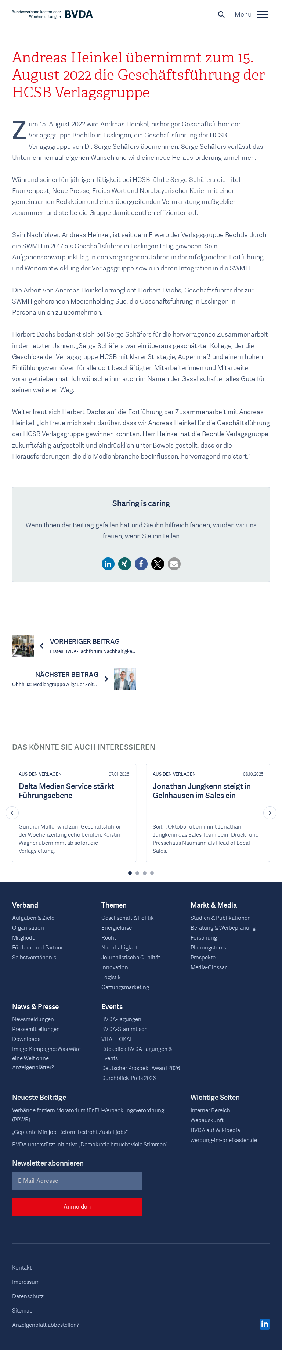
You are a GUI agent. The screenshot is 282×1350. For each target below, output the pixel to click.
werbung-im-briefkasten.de (224, 1140)
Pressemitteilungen (36, 1029)
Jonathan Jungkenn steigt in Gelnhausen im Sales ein (202, 791)
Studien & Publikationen (221, 918)
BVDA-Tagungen (121, 1019)
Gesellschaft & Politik (127, 918)
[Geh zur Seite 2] (137, 873)
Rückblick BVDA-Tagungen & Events (136, 1053)
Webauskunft (207, 1120)
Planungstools (208, 947)
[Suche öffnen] (221, 14)
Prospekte (203, 957)
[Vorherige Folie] (12, 812)
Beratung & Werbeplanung (223, 927)
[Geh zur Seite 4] (152, 873)
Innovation (114, 967)
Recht (108, 937)
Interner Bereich (210, 1110)
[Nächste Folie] (269, 812)
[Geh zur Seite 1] (130, 873)
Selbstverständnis (34, 957)
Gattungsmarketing (125, 987)
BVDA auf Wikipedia (215, 1130)
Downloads (26, 1039)
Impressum (26, 1282)
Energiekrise (116, 927)
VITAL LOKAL (117, 1039)
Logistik (111, 977)
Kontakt (22, 1267)
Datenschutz (28, 1296)
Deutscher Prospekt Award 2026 (140, 1068)
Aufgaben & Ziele (33, 918)
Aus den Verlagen (40, 774)
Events (112, 1007)
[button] (108, 563)
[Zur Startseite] (52, 14)
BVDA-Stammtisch (124, 1029)
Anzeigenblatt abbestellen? (45, 1325)
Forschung (204, 937)
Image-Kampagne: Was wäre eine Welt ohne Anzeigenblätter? (46, 1058)
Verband (25, 905)
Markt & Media (214, 905)
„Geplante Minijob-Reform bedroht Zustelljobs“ (70, 1132)
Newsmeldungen (33, 1019)
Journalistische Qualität (130, 957)
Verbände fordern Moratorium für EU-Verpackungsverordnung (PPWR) (88, 1115)
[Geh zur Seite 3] (145, 873)
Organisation (28, 927)
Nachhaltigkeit (119, 947)
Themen (114, 905)
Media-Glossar (209, 967)
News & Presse (35, 1007)
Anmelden (77, 1207)
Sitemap (22, 1310)
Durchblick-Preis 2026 (128, 1078)
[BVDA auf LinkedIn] (265, 1325)
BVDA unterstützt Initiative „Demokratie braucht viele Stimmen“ (89, 1144)
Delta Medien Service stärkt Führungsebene (66, 791)
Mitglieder (24, 937)
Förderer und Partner (37, 947)
